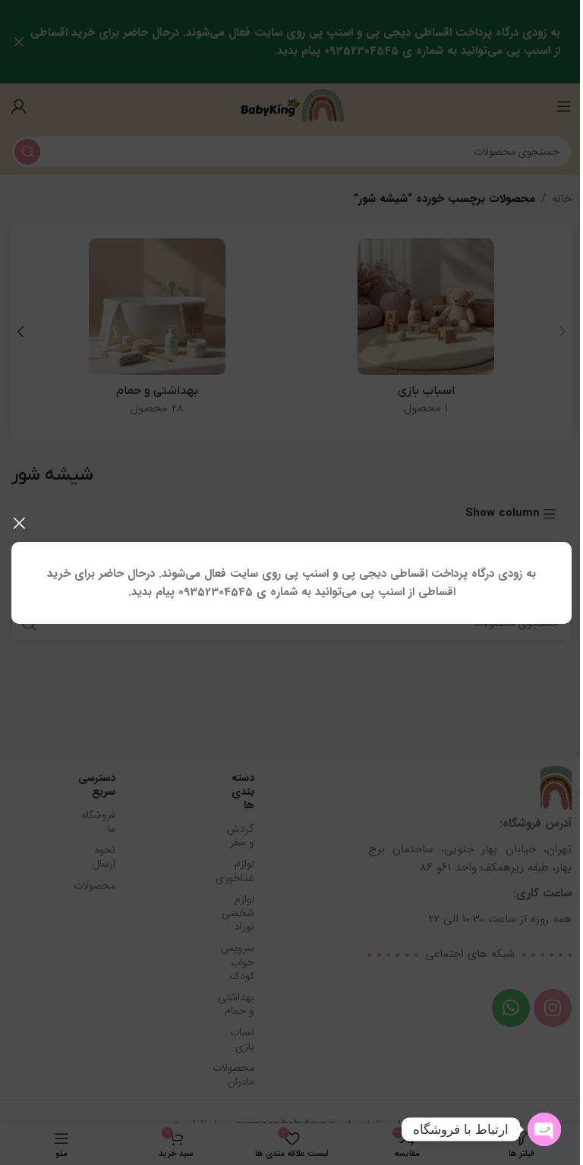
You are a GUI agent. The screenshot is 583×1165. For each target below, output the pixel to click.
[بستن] (19, 523)
